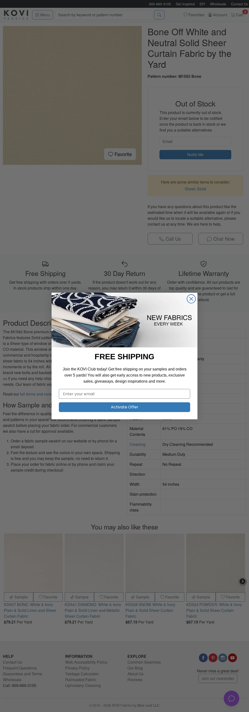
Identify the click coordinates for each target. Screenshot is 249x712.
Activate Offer (124, 407)
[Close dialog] (191, 299)
